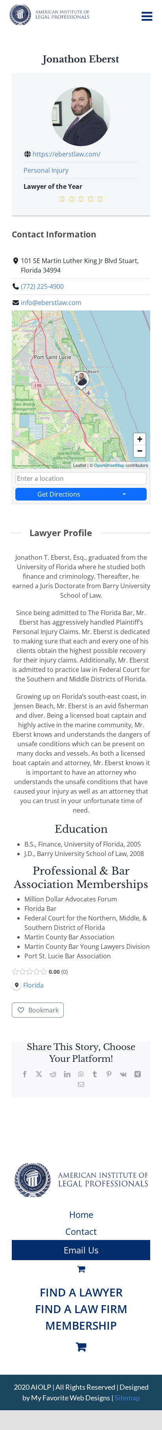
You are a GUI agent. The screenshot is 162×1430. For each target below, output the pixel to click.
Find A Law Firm (81, 1308)
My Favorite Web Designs (70, 1397)
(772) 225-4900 (42, 286)
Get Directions (58, 494)
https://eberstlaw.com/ (67, 154)
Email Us (81, 1250)
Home (81, 1214)
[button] (81, 389)
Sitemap (127, 1397)
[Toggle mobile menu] (148, 16)
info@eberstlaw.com (51, 302)
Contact (81, 1231)
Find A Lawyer (81, 1292)
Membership (81, 1325)
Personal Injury (46, 170)
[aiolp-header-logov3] (81, 1165)
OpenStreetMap (109, 465)
